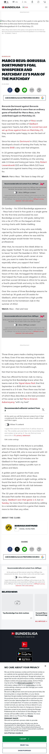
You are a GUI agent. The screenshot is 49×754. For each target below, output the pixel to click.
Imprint (15, 718)
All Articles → (41, 621)
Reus (33, 121)
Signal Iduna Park (27, 383)
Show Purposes (24, 750)
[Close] (45, 665)
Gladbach (33, 124)
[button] (46, 7)
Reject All (24, 745)
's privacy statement (22, 435)
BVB (12, 148)
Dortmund (25, 142)
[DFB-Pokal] (32, 1)
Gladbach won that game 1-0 (22, 500)
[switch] (15, 192)
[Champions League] (38, 1)
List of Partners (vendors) (13, 733)
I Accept (23, 739)
